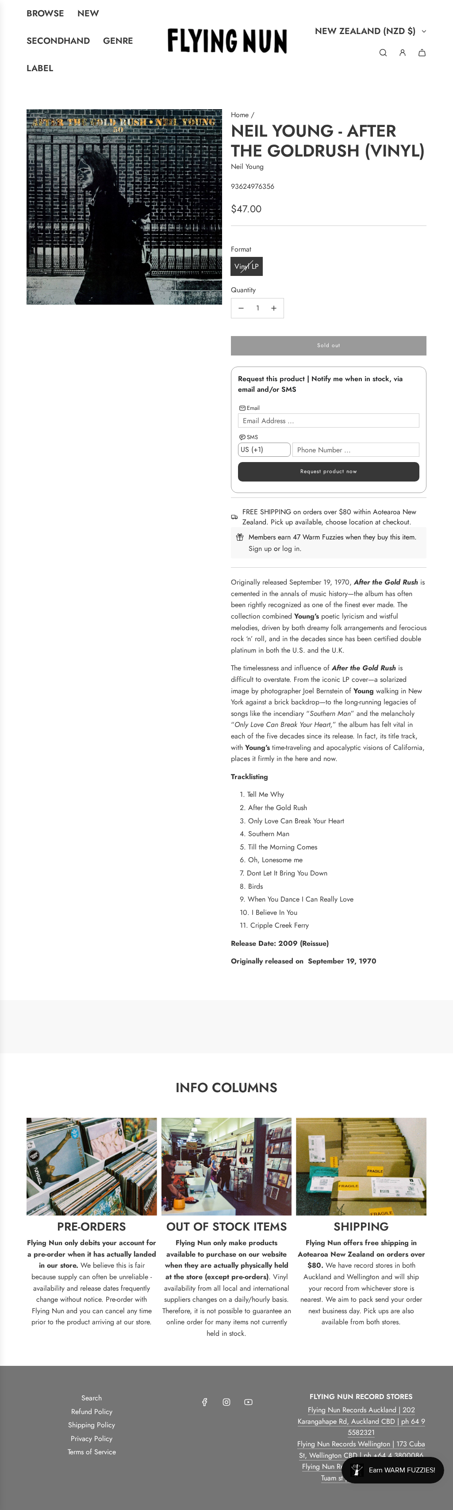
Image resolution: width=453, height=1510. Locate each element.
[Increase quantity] (274, 308)
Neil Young (247, 166)
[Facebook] (205, 1402)
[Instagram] (226, 1402)
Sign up (260, 548)
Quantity (243, 290)
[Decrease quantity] (241, 308)
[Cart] (422, 52)
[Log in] (402, 52)
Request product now (328, 471)
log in (290, 548)
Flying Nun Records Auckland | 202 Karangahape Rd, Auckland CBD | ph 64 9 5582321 (361, 1421)
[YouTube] (248, 1402)
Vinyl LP (246, 266)
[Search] (383, 52)
